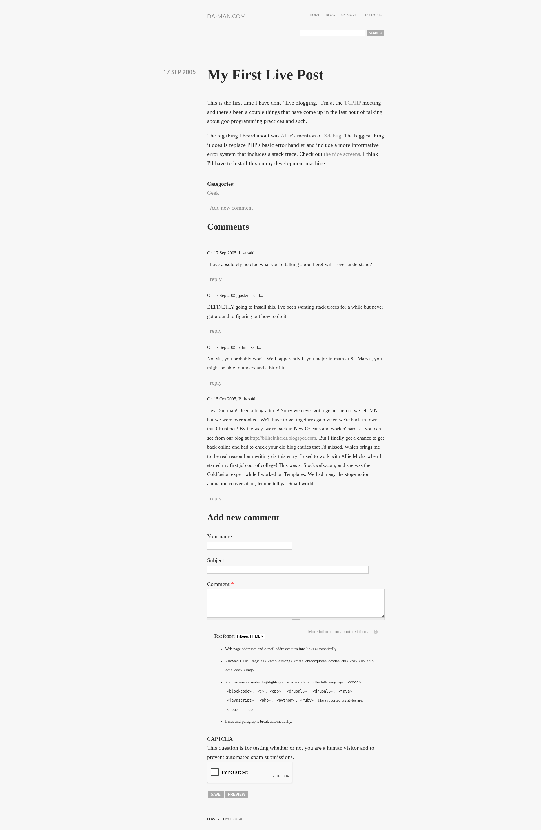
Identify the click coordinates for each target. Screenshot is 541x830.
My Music (373, 15)
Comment (220, 584)
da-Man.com (226, 16)
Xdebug (332, 135)
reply (216, 279)
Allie (286, 135)
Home (315, 15)
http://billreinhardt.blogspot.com (283, 438)
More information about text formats (340, 631)
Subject (215, 560)
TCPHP (352, 102)
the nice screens (342, 154)
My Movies (350, 15)
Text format (225, 636)
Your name (219, 536)
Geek (213, 193)
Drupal (236, 819)
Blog (330, 15)
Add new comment (231, 208)
